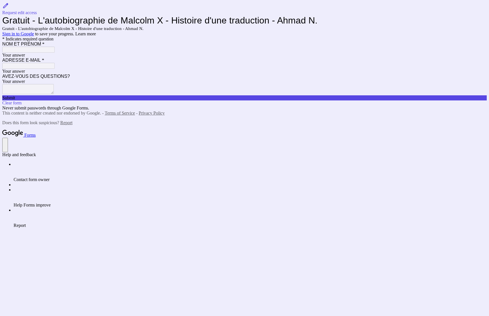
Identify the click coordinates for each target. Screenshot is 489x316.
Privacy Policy (152, 113)
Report (66, 122)
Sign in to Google (18, 33)
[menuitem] (250, 172)
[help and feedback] (5, 145)
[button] (244, 8)
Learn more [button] (85, 33)
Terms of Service (120, 113)
